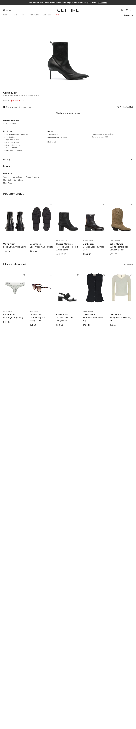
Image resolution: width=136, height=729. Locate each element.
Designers (47, 15)
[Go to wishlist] (127, 10)
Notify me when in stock (68, 113)
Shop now (102, 2)
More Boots (8, 183)
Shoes (28, 177)
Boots (36, 177)
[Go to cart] (131, 10)
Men (15, 15)
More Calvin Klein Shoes (13, 180)
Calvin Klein (10, 92)
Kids (23, 15)
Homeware (34, 15)
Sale (57, 15)
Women (6, 15)
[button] (7, 10)
